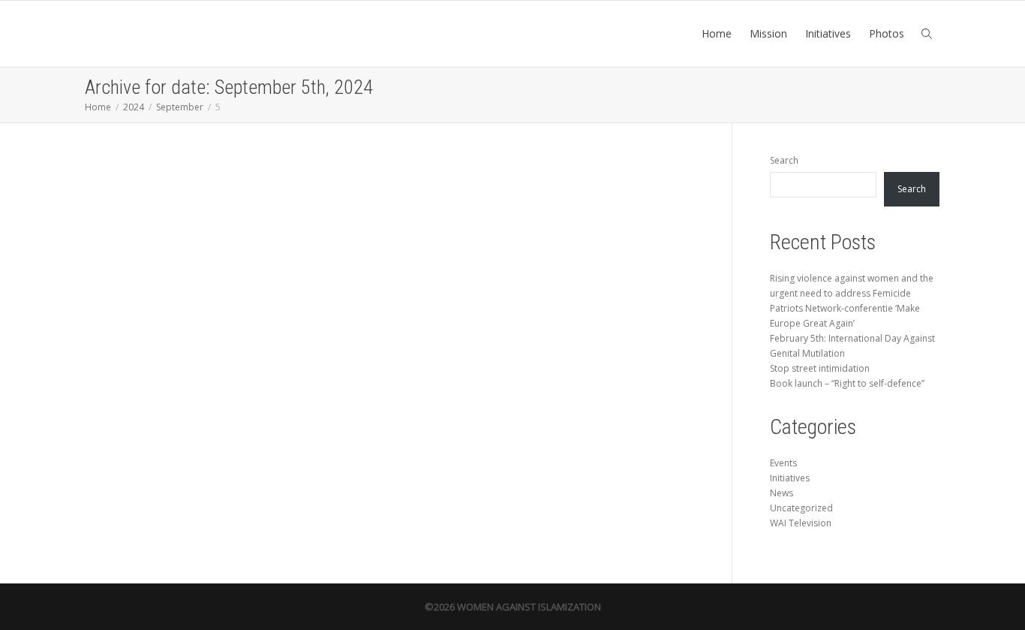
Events (783, 463)
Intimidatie (146, 341)
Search (784, 160)
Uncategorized (801, 508)
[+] (179, 273)
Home (717, 33)
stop (202, 341)
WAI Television (800, 523)
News (781, 493)
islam (164, 341)
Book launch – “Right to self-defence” (847, 383)
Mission (768, 33)
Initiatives (828, 33)
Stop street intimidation (172, 316)
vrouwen (144, 348)
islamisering (184, 341)
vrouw (216, 341)
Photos (886, 33)
